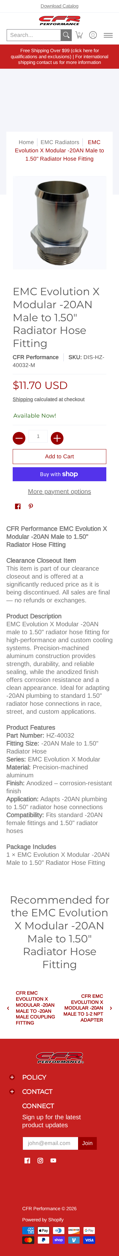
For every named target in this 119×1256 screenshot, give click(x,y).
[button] (79, 35)
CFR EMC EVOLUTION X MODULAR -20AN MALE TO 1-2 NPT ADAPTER (83, 1008)
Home (26, 142)
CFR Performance (36, 357)
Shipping (23, 399)
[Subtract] (19, 438)
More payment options (59, 491)
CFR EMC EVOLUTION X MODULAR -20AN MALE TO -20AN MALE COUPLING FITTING (35, 1007)
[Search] (66, 35)
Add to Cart (59, 456)
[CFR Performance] (59, 20)
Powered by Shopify (43, 1219)
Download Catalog (59, 6)
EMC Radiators (60, 142)
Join (87, 1143)
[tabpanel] (59, 698)
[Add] (57, 438)
